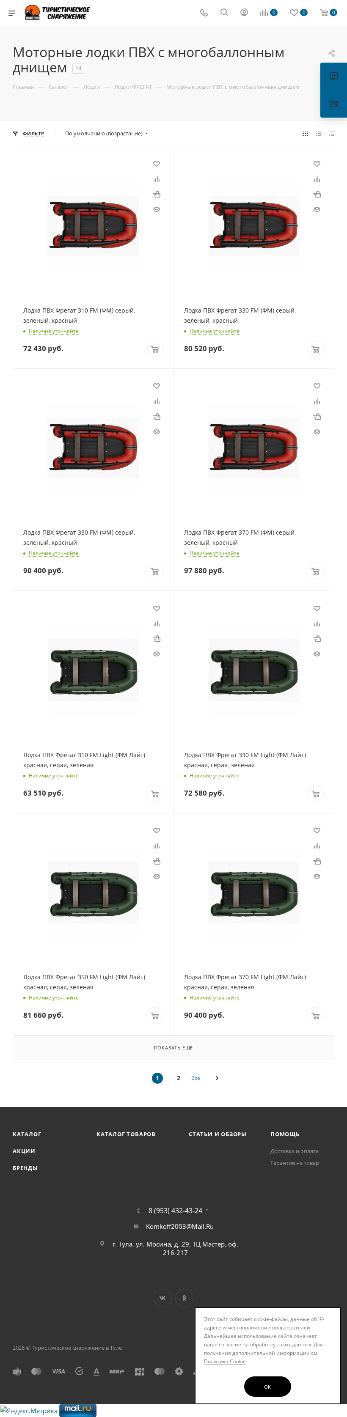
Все (195, 1078)
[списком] (318, 133)
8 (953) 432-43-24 (175, 1210)
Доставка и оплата (294, 1151)
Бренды (25, 1168)
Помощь (285, 1134)
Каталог (27, 1134)
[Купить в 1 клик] (156, 193)
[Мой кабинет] (244, 13)
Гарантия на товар (294, 1163)
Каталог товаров (126, 1134)
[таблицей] (331, 133)
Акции (24, 1151)
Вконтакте (163, 1298)
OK (268, 1387)
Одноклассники (184, 1298)
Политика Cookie (225, 1361)
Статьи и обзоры (218, 1134)
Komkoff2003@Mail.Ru (180, 1226)
